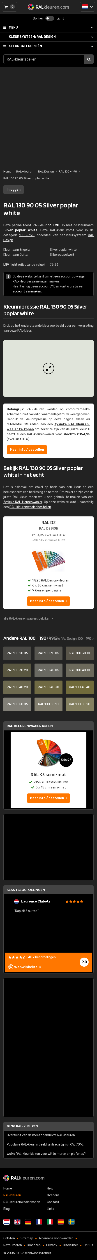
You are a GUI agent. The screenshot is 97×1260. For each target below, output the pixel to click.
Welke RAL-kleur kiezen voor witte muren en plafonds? (46, 1154)
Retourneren (12, 1245)
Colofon (9, 1238)
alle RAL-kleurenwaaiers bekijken (26, 618)
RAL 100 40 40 (79, 687)
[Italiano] (50, 1222)
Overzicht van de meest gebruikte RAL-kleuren (41, 1135)
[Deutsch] (28, 1222)
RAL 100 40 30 (48, 687)
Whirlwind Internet (38, 1253)
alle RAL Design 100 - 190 (73, 639)
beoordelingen (42, 957)
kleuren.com (28, 1178)
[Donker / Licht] (49, 18)
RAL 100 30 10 (79, 653)
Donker (38, 18)
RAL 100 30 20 (17, 670)
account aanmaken (27, 291)
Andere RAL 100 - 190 (30, 638)
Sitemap (27, 1238)
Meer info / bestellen (27, 450)
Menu (13, 27)
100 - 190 (27, 235)
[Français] (39, 1222)
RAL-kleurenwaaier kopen (30, 726)
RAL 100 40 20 (17, 687)
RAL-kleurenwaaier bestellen (30, 507)
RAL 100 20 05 (17, 653)
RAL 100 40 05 (48, 670)
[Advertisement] (48, 116)
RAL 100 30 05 (48, 653)
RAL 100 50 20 (79, 704)
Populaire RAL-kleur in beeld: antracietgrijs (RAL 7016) (45, 1144)
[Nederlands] (87, 7)
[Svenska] (71, 1222)
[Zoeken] (89, 59)
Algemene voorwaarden (56, 1238)
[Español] (61, 1222)
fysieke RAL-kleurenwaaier (22, 502)
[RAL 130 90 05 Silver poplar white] (48, 368)
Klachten (34, 1245)
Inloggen (14, 190)
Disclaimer (70, 1245)
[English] (17, 1222)
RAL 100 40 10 (79, 670)
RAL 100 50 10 (48, 704)
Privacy (51, 1245)
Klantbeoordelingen (26, 890)
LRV (6, 265)
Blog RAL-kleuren (22, 1126)
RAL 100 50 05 (17, 704)
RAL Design (32, 37)
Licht (60, 18)
